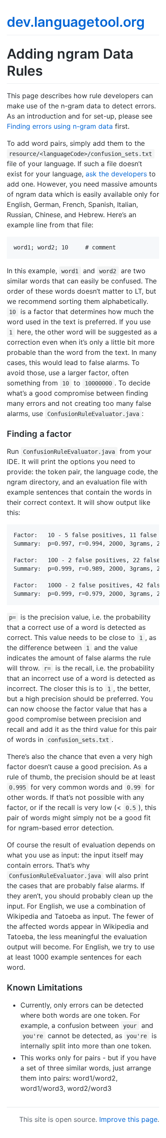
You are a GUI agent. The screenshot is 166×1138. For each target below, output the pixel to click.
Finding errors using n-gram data (60, 126)
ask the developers (116, 174)
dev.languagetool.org (76, 22)
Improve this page (128, 1119)
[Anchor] (76, 433)
